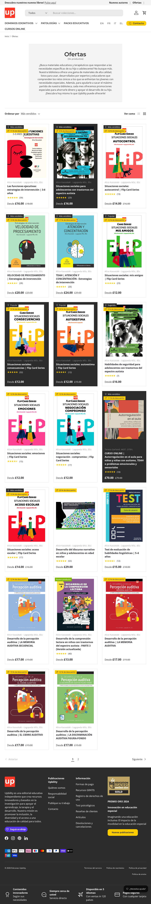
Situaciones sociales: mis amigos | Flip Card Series (124, 277)
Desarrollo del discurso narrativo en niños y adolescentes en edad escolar (75, 553)
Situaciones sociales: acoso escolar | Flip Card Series (23, 551)
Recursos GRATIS (85, 790)
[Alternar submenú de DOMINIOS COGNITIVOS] (36, 23)
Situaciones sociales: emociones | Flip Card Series (26, 455)
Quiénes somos (56, 787)
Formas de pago (85, 784)
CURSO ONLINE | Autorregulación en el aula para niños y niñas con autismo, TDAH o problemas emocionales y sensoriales (124, 460)
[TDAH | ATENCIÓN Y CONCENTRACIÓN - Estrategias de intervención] (75, 241)
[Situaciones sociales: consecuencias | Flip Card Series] (26, 331)
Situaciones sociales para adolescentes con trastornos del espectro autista (74, 190)
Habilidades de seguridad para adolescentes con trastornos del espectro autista (123, 368)
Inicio (7, 36)
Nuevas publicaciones (123, 832)
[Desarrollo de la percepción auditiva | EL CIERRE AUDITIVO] (26, 697)
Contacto (53, 809)
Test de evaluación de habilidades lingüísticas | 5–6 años (122, 553)
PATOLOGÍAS (49, 23)
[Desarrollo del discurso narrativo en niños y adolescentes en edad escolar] (75, 516)
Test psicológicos (85, 805)
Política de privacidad (137, 868)
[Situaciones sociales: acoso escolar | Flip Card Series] (26, 516)
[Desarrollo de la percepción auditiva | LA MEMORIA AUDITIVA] (124, 605)
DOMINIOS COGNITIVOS (19, 23)
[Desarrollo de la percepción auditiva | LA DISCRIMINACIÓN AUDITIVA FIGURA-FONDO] (75, 697)
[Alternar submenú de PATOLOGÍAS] (59, 23)
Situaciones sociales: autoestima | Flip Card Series (75, 366)
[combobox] (74, 13)
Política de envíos (139, 874)
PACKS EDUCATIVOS (76, 23)
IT (115, 23)
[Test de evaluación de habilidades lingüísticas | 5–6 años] (124, 516)
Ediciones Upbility (18, 868)
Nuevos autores (118, 2)
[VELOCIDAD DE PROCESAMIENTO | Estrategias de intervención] (26, 241)
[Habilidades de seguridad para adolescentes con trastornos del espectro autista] (124, 331)
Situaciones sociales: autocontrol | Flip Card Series (122, 188)
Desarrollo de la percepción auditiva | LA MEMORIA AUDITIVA (121, 642)
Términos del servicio (93, 868)
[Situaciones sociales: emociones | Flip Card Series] (26, 420)
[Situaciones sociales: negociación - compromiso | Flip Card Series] (75, 420)
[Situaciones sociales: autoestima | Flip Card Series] (75, 331)
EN (102, 23)
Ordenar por (12, 113)
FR (108, 23)
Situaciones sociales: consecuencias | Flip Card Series (26, 366)
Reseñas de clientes (87, 811)
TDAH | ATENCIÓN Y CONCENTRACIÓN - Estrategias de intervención (74, 279)
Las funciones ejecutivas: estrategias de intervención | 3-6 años (26, 190)
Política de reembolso (115, 868)
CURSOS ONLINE (15, 29)
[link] (37, 759)
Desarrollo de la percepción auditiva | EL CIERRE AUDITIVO (25, 733)
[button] (144, 13)
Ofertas (137, 2)
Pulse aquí (50, 2)
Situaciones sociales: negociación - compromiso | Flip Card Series (75, 457)
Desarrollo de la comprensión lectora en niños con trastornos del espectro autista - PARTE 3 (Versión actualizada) (74, 644)
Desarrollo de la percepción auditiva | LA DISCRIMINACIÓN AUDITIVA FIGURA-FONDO (74, 735)
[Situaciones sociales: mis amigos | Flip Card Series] (124, 241)
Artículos (81, 817)
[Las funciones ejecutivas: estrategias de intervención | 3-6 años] (26, 152)
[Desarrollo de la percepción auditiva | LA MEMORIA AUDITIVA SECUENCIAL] (26, 605)
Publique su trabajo (59, 803)
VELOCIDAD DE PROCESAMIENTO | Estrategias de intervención (26, 277)
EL (121, 23)
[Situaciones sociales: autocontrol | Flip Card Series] (124, 152)
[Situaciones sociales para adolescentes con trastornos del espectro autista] (75, 152)
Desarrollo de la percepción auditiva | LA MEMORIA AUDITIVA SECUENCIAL (23, 642)
